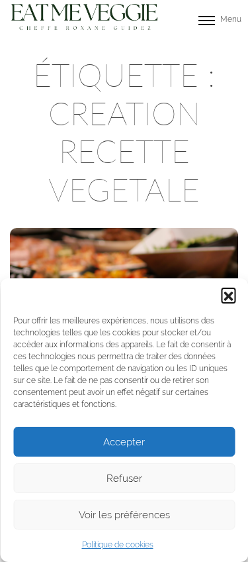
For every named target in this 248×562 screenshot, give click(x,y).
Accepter (124, 442)
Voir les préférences (124, 515)
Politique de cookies (117, 544)
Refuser (124, 478)
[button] (228, 295)
